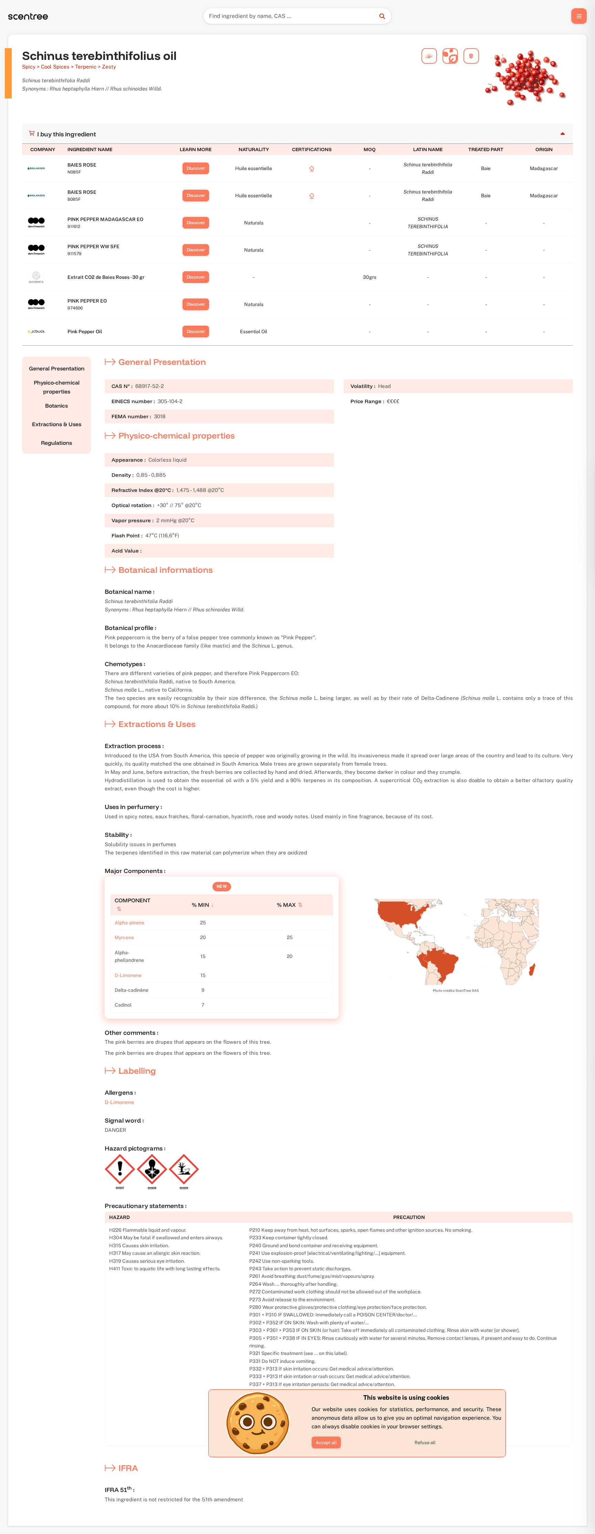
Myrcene (124, 937)
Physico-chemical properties (57, 387)
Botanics (56, 405)
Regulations (56, 442)
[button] (326, 1442)
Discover (196, 168)
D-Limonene (128, 975)
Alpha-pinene (129, 922)
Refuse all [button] (425, 1442)
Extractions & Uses (56, 424)
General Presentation (56, 368)
